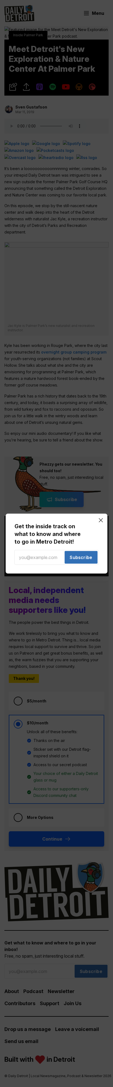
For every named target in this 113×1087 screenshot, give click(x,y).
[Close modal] (100, 520)
